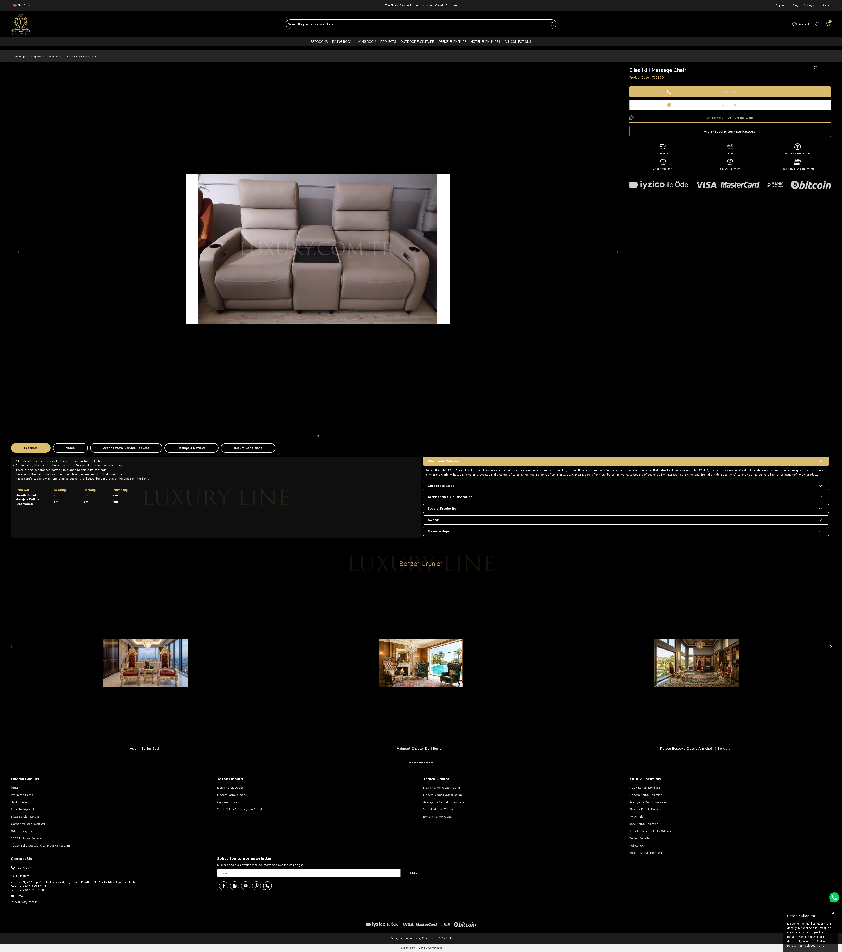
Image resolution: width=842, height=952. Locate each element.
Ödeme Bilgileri (21, 831)
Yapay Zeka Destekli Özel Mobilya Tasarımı (40, 845)
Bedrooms (319, 41)
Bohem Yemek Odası (437, 816)
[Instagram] (234, 885)
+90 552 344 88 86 (35, 890)
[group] (318, 249)
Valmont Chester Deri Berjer (420, 748)
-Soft (420, 947)
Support (781, 5)
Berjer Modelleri (640, 838)
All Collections (518, 41)
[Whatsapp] (267, 885)
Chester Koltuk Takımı (644, 809)
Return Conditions (248, 448)
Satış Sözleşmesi (22, 809)
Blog (795, 5)
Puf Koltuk (636, 845)
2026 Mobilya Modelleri (27, 838)
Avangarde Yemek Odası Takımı (445, 802)
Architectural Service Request (126, 448)
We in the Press (22, 795)
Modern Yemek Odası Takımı (442, 795)
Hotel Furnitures (485, 41)
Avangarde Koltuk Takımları (648, 802)
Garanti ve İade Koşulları (28, 824)
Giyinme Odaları (228, 802)
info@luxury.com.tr (24, 902)
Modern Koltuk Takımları (645, 795)
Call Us (730, 91)
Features (30, 448)
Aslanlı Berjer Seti (144, 748)
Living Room (366, 41)
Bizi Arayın (24, 867)
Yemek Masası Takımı (438, 809)
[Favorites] (816, 24)
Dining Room (342, 41)
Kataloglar (809, 5)
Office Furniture (452, 41)
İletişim (824, 5)
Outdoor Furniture (417, 41)
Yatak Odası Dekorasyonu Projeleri (241, 809)
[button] (318, 436)
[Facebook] (223, 885)
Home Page (18, 56)
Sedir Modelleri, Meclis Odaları (650, 831)
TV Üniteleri (637, 816)
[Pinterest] (256, 885)
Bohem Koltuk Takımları (645, 852)
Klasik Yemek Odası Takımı (441, 787)
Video (70, 448)
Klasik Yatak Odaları (230, 787)
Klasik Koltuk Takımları (644, 787)
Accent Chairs (55, 56)
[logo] (21, 24)
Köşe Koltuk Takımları (643, 824)
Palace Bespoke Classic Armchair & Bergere (695, 748)
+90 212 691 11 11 (34, 886)
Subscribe (411, 873)
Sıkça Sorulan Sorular (25, 816)
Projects (388, 41)
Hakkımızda (19, 802)
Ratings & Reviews (191, 448)
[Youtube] (245, 885)
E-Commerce (433, 947)
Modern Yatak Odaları (232, 795)
